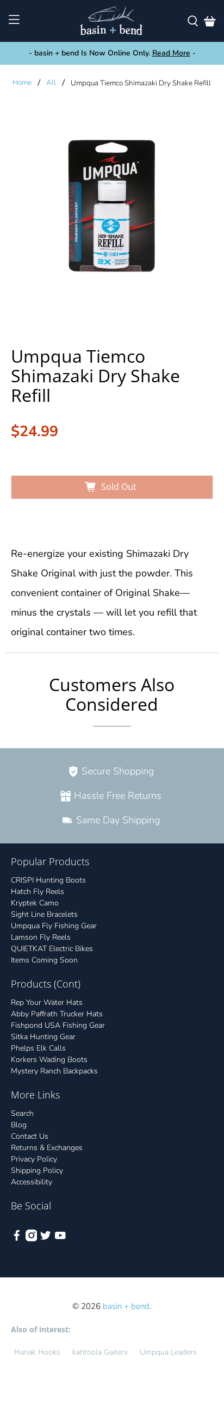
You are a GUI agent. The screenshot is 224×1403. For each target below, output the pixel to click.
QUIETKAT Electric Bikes (52, 948)
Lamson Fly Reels (41, 937)
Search (22, 1113)
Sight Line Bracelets (44, 914)
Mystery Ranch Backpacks (54, 1071)
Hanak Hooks (37, 1352)
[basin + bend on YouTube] (60, 1239)
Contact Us (29, 1136)
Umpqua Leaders (168, 1352)
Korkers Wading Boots (49, 1059)
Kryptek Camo (35, 903)
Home (22, 82)
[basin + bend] (112, 21)
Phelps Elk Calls (38, 1048)
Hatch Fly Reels (37, 891)
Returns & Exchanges (47, 1148)
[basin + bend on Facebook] (17, 1239)
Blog (19, 1125)
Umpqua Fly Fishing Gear (54, 926)
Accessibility (31, 1182)
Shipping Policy (37, 1170)
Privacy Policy (34, 1159)
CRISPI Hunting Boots (48, 880)
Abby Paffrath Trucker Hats (57, 1014)
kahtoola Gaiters (100, 1352)
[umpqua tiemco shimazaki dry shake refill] (112, 213)
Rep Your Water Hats (47, 1002)
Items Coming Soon (44, 960)
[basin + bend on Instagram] (32, 1239)
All (51, 82)
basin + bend (126, 1306)
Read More (171, 53)
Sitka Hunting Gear (43, 1037)
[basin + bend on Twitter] (46, 1239)
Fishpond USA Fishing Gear (58, 1025)
